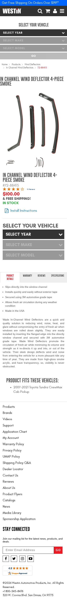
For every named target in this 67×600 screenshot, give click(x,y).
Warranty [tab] (27, 275)
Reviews (8, 481)
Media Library (12, 513)
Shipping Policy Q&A (17, 463)
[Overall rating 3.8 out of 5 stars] (13, 190)
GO (58, 550)
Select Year (13, 32)
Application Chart (15, 432)
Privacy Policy (12, 450)
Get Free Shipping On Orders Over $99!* (30, 3)
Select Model (14, 48)
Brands (7, 413)
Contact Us (10, 475)
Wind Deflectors (32, 64)
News (6, 506)
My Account (11, 438)
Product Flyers (12, 494)
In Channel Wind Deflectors (19, 67)
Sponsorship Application (19, 519)
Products (16, 64)
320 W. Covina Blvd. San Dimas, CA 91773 (28, 595)
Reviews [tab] (41, 275)
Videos (7, 419)
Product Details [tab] (10, 277)
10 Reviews (31, 189)
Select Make (13, 40)
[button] (40, 10)
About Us (9, 488)
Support (8, 425)
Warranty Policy (13, 444)
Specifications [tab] (57, 275)
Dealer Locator (13, 469)
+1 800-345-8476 (13, 591)
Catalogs (9, 500)
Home (5, 64)
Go (33, 56)
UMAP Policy (11, 456)
